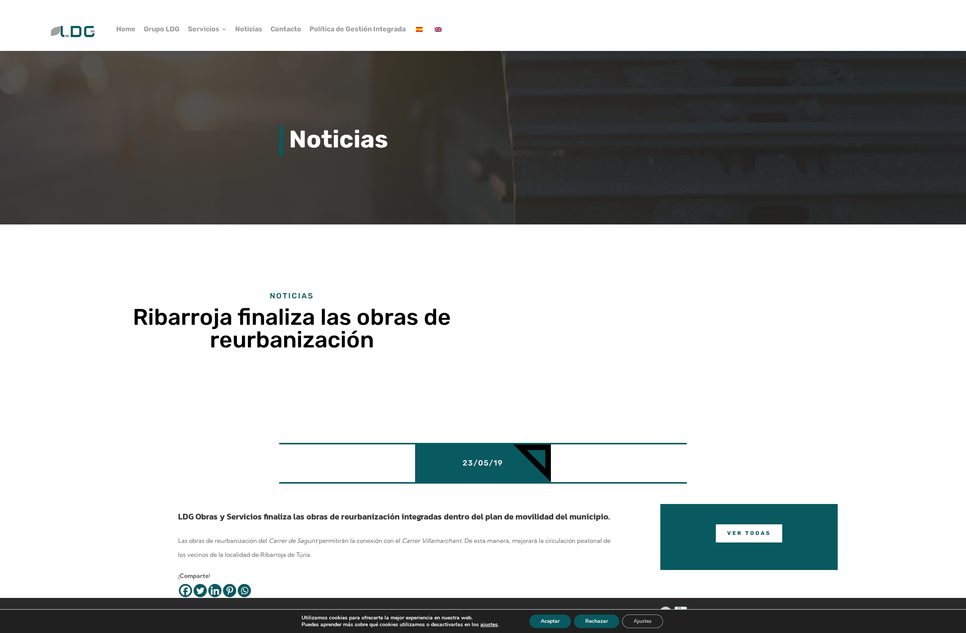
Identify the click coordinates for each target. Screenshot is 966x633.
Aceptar (550, 621)
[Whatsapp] (244, 590)
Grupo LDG (162, 29)
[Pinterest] (229, 590)
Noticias (248, 29)
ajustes (489, 624)
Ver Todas (749, 533)
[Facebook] (185, 590)
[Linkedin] (215, 590)
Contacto (286, 29)
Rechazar (596, 621)
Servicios (203, 29)
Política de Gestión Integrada (357, 29)
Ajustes (643, 621)
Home (125, 29)
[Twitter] (200, 590)
